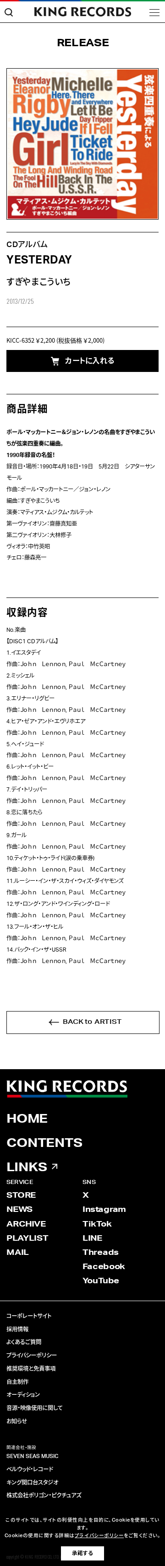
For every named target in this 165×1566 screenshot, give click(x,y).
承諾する (82, 1553)
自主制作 (17, 1382)
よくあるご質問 (23, 1342)
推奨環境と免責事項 (30, 1369)
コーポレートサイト (28, 1316)
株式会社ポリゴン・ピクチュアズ (43, 1495)
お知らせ (16, 1421)
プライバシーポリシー (31, 1355)
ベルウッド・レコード (29, 1469)
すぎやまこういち (38, 282)
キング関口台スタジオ (32, 1482)
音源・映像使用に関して (34, 1408)
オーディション (23, 1395)
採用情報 (17, 1329)
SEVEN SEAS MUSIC (32, 1456)
